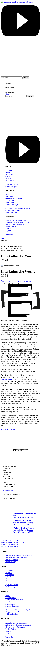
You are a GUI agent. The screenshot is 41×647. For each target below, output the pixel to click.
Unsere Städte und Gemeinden (16, 558)
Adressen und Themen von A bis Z (18, 222)
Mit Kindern (9, 181)
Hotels (7, 194)
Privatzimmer (10, 200)
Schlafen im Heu (11, 213)
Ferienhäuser (10, 202)
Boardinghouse (10, 196)
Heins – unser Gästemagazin (15, 224)
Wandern (8, 172)
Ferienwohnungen (12, 205)
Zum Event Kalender (8, 430)
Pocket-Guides (10, 226)
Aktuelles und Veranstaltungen (16, 220)
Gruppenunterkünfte (12, 210)
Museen (8, 179)
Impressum (9, 231)
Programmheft (6, 379)
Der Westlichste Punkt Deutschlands (18, 556)
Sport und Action (11, 184)
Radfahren (9, 170)
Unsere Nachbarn (11, 560)
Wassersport (9, 174)
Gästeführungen (11, 187)
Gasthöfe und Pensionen (14, 198)
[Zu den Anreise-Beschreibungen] (10, 547)
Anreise (8, 228)
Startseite (4, 281)
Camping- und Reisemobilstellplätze (18, 208)
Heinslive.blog (10, 562)
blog (7, 94)
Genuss (8, 177)
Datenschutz (9, 234)
